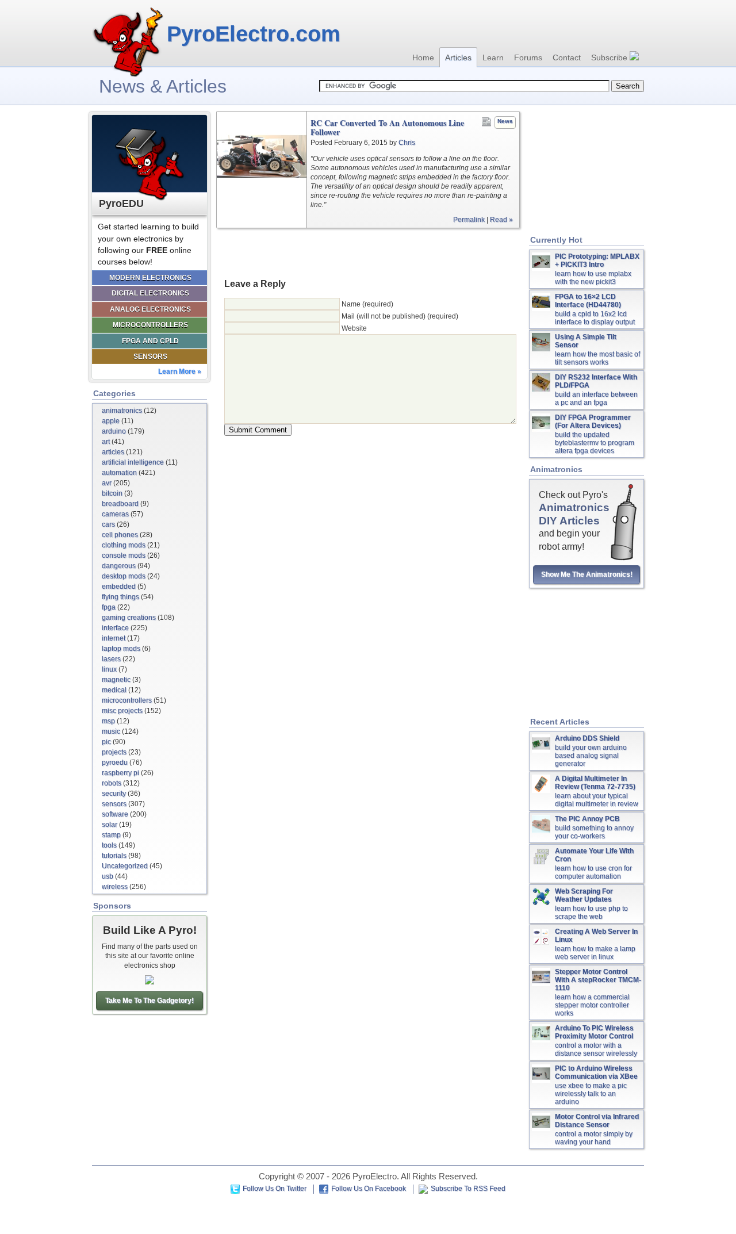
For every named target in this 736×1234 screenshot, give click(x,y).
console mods (123, 555)
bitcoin (112, 493)
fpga (109, 607)
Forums (528, 57)
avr (107, 483)
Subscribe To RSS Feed (468, 1188)
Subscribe (610, 57)
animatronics (122, 411)
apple (111, 421)
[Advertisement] (368, 252)
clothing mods (123, 545)
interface (115, 628)
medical (114, 690)
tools (109, 845)
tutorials (114, 856)
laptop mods (121, 649)
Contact (567, 57)
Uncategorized (125, 866)
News (505, 121)
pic (106, 742)
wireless (115, 887)
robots (111, 783)
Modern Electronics (150, 278)
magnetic (116, 680)
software (115, 814)
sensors (114, 804)
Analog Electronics (150, 309)
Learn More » (179, 371)
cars (108, 524)
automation (119, 473)
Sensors (150, 356)
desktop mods (123, 576)
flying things (120, 597)
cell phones (120, 535)
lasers (111, 659)
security (114, 794)
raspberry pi (120, 773)
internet (113, 638)
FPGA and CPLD (150, 341)
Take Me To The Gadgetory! (149, 1001)
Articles (458, 57)
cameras (115, 514)
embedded (119, 586)
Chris (406, 143)
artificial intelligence (133, 462)
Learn (493, 57)
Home (423, 57)
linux (109, 669)
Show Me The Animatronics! (586, 574)
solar (109, 825)
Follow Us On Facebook (368, 1188)
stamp (111, 835)
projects (114, 752)
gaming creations (129, 618)
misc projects (122, 711)
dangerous (119, 566)
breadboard (120, 504)
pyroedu (115, 762)
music (111, 731)
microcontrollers (127, 700)
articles (113, 452)
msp (108, 721)
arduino (114, 431)
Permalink (469, 220)
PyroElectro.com (253, 34)
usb (107, 876)
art (106, 442)
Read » (501, 220)
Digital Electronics (150, 293)
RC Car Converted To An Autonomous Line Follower (387, 127)
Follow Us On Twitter (274, 1188)
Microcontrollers (150, 325)
